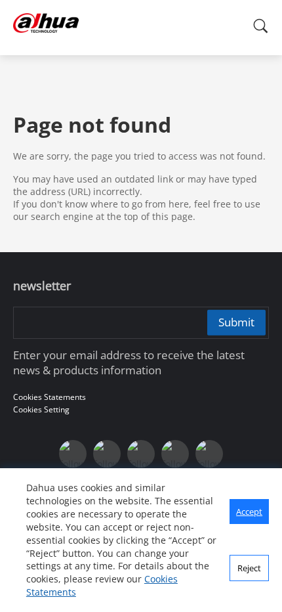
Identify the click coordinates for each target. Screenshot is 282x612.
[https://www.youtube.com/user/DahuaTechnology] (73, 454)
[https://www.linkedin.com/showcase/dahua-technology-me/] (175, 454)
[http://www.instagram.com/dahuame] (141, 454)
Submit (236, 322)
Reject (249, 568)
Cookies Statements (49, 397)
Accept (249, 511)
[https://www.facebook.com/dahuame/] (209, 454)
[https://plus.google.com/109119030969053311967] (107, 454)
